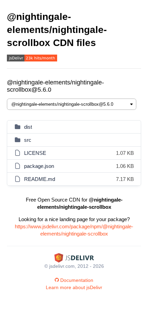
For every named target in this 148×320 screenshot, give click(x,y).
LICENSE (35, 153)
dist (28, 127)
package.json (39, 166)
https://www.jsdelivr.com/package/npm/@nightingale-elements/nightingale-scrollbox (74, 230)
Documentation (76, 280)
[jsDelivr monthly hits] (32, 59)
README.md (39, 179)
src (27, 140)
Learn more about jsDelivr (74, 287)
